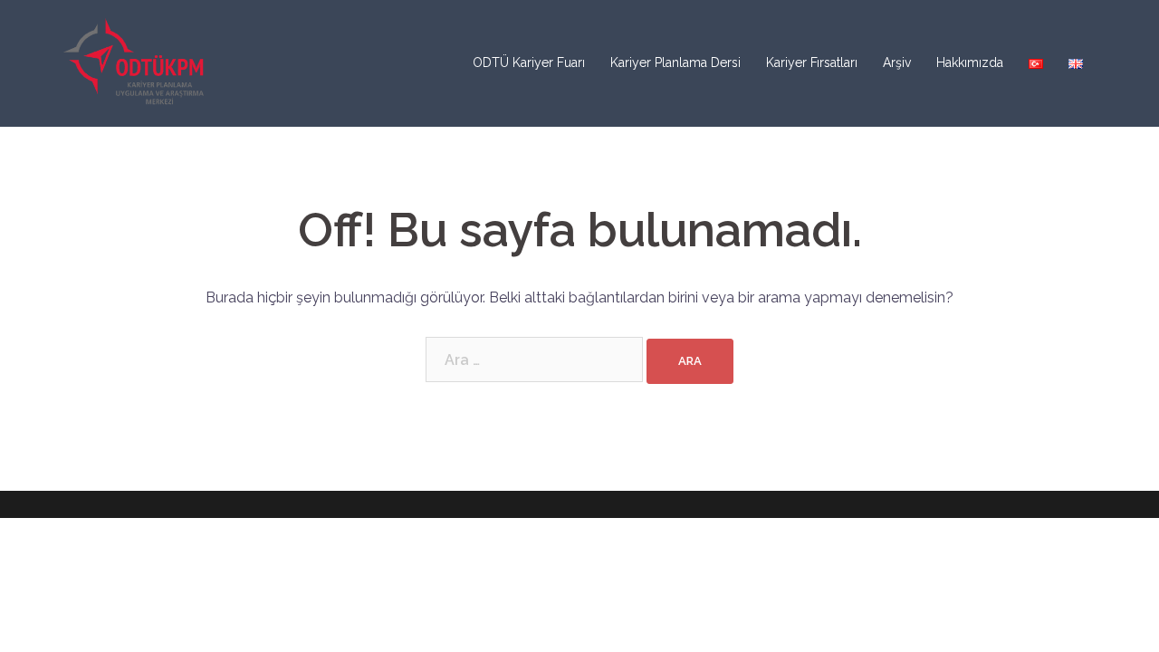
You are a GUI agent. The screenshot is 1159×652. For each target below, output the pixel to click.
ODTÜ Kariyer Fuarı (529, 62)
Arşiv (897, 62)
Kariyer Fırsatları (811, 62)
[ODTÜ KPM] (134, 62)
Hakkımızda (969, 62)
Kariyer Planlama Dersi (675, 62)
